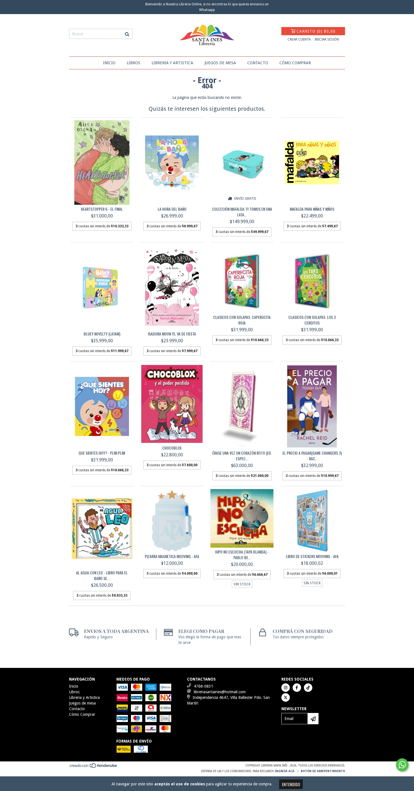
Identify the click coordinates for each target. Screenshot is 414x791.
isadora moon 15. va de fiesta (172, 334)
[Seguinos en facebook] (297, 687)
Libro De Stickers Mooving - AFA (312, 556)
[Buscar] (127, 34)
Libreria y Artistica (172, 63)
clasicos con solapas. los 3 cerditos (312, 320)
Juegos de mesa (220, 63)
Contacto (257, 63)
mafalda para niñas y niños (312, 209)
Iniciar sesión (327, 39)
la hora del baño (172, 209)
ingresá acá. (285, 771)
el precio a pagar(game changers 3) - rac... (312, 455)
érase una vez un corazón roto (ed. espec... (242, 455)
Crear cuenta (299, 39)
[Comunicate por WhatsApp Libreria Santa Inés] (402, 764)
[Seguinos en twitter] (285, 697)
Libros (133, 63)
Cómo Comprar (295, 63)
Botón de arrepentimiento (323, 771)
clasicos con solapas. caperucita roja (242, 320)
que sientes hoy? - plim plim (102, 453)
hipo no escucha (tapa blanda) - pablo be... (242, 554)
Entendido (291, 784)
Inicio (109, 63)
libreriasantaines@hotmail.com (220, 692)
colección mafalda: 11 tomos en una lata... (242, 211)
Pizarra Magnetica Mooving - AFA (172, 556)
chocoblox (172, 448)
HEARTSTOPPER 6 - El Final (102, 209)
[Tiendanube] (93, 767)
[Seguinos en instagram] (285, 687)
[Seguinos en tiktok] (308, 687)
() (316, 31)
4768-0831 (203, 686)
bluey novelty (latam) (102, 334)
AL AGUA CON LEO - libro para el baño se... (102, 575)
